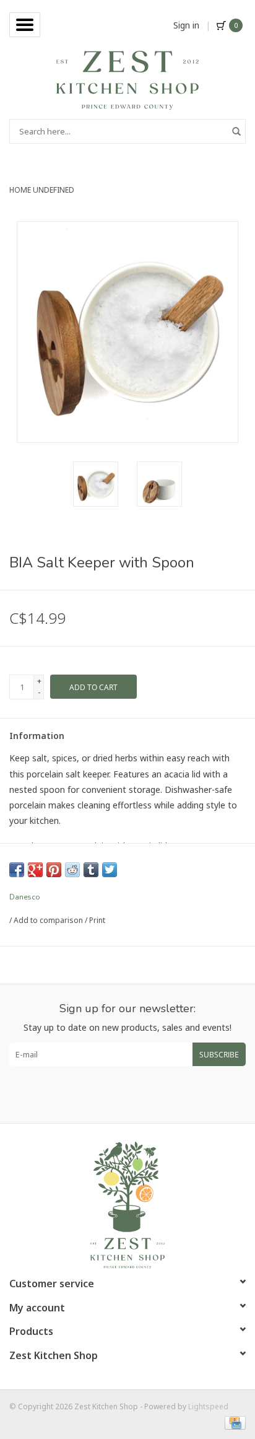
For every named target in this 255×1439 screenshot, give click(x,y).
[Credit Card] (233, 1422)
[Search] (236, 131)
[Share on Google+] (35, 869)
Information (36, 735)
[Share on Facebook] (16, 869)
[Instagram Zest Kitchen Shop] (139, 1094)
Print (97, 920)
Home (20, 190)
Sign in (186, 25)
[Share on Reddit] (72, 869)
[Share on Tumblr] (91, 869)
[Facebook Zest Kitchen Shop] (116, 1094)
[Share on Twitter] (109, 869)
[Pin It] (53, 869)
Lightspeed (208, 1406)
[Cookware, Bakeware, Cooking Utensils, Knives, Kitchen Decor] (127, 79)
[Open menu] (24, 24)
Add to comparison (49, 920)
